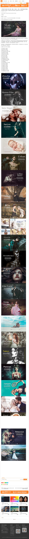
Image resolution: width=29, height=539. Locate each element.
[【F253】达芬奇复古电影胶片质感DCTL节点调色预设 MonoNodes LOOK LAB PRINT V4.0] (23, 509)
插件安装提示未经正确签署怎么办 (4, 531)
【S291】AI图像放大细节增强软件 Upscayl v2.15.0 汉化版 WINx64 (5, 503)
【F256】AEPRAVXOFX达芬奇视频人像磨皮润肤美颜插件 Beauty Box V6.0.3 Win (23, 503)
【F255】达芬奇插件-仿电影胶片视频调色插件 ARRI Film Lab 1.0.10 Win (5, 513)
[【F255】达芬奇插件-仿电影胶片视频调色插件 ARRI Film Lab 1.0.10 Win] (5, 509)
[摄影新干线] (2, 1)
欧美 (5, 482)
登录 (15, 519)
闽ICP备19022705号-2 (25, 537)
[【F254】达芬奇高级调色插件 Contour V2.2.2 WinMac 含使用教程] (14, 509)
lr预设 (2, 482)
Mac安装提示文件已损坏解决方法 (4, 532)
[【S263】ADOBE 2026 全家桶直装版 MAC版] (14, 499)
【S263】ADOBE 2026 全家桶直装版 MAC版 (14, 503)
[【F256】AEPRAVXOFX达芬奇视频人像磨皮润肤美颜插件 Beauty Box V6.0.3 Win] (23, 499)
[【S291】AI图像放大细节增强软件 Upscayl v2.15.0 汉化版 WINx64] (5, 499)
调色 (7, 482)
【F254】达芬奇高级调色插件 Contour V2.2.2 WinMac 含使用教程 (14, 513)
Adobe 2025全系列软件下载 (4, 527)
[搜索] (23, 3)
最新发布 (3, 512)
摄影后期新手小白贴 (3, 526)
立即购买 (25, 479)
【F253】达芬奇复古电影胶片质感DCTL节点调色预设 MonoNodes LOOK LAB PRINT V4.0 (23, 513)
